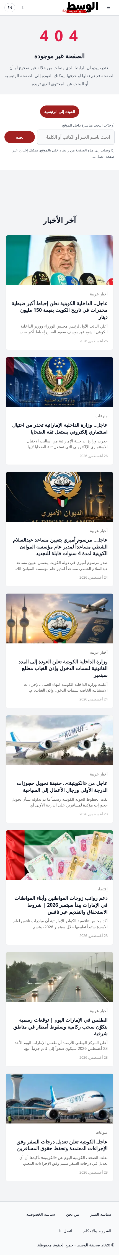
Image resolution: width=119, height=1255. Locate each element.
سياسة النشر (100, 1214)
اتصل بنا (65, 1230)
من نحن (72, 1214)
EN (9, 7)
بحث (20, 137)
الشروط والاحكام (97, 1230)
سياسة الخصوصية (40, 1214)
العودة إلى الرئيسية (59, 111)
